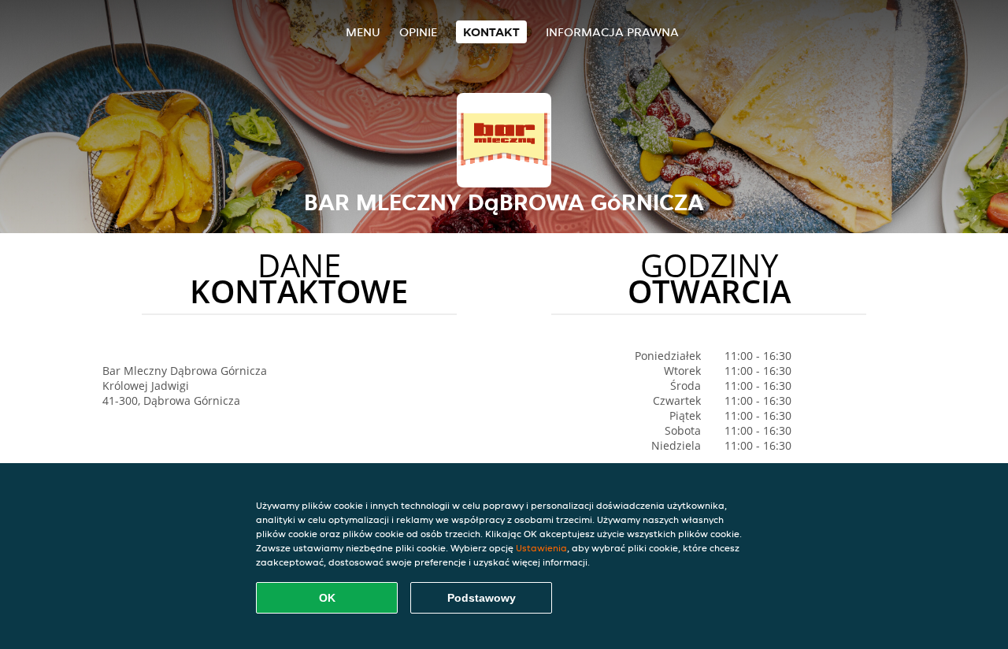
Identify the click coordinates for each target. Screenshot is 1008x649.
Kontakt (491, 32)
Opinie (418, 32)
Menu (363, 32)
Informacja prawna (612, 32)
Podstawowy (481, 598)
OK (327, 598)
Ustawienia (541, 548)
